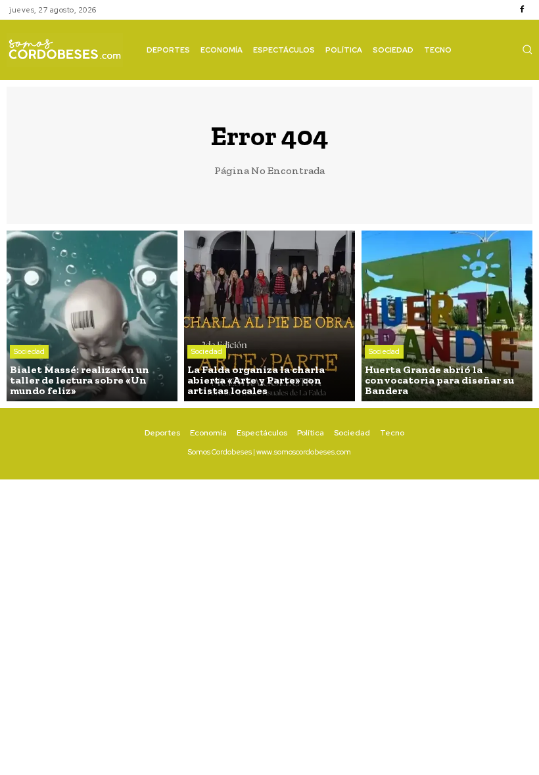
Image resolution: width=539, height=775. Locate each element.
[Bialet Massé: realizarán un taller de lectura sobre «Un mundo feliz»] (92, 316)
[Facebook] (522, 10)
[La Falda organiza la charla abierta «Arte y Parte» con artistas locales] (269, 316)
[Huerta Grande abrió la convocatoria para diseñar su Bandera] (447, 316)
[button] (527, 49)
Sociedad (29, 351)
